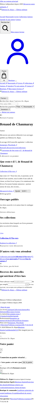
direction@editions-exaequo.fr (12, 325)
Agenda (2, 20)
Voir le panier (27, 362)
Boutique (11, 80)
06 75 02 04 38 (28, 325)
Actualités (9, 316)
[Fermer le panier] (1, 336)
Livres (16, 17)
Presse (15, 320)
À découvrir (9, 148)
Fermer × (4, 98)
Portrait (2, 148)
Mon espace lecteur (16, 89)
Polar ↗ (19, 107)
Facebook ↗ (13, 145)
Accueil (2, 17)
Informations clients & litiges (15, 388)
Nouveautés (10, 17)
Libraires (10, 320)
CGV (17, 330)
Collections (23, 17)
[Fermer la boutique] (1, 365)
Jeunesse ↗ (5, 109)
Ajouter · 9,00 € (20, 191)
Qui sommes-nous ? (14, 314)
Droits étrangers (22, 320)
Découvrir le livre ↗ (7, 191)
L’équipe (3, 316)
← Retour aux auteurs (7, 112)
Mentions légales (21, 382)
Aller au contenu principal (9, 1)
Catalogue (10, 310)
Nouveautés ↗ (29, 107)
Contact (18, 20)
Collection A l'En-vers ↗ (8, 171)
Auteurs (30, 17)
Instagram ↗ (4, 145)
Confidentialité (10, 330)
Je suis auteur (10, 20)
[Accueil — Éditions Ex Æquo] (17, 11)
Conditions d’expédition (12, 393)
